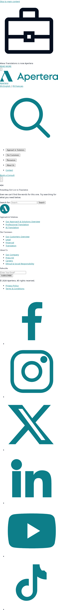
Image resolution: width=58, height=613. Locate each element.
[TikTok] (32, 609)
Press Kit (10, 257)
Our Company (12, 254)
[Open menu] (1, 179)
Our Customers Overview (17, 236)
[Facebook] (32, 343)
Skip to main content (10, 1)
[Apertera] (5, 213)
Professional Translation (17, 224)
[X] (32, 450)
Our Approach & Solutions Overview (23, 221)
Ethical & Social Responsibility (20, 263)
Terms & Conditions (15, 288)
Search (41, 203)
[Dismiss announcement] (1, 69)
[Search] (29, 144)
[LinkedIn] (32, 503)
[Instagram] (32, 397)
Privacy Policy (12, 285)
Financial (10, 242)
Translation (11, 245)
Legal (8, 239)
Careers (9, 260)
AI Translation (12, 227)
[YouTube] (32, 556)
